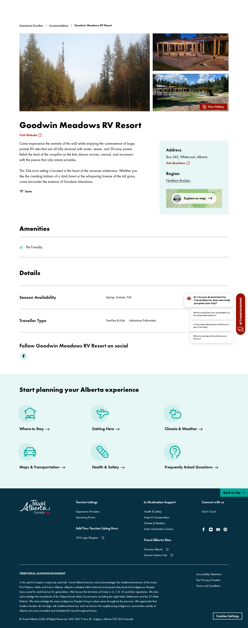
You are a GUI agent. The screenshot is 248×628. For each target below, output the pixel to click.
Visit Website (28, 135)
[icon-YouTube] (218, 529)
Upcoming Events (85, 517)
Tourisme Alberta (153, 549)
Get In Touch (209, 511)
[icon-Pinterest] (225, 529)
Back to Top (232, 492)
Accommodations (58, 25)
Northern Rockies (178, 180)
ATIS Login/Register (87, 538)
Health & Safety (152, 511)
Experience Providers (31, 25)
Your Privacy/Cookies (208, 580)
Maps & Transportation (156, 517)
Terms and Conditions (208, 586)
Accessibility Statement (208, 574)
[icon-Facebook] (204, 529)
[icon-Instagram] (211, 529)
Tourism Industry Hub (155, 555)
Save (28, 191)
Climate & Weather (154, 523)
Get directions (175, 163)
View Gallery (216, 107)
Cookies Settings (227, 616)
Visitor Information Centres (158, 529)
